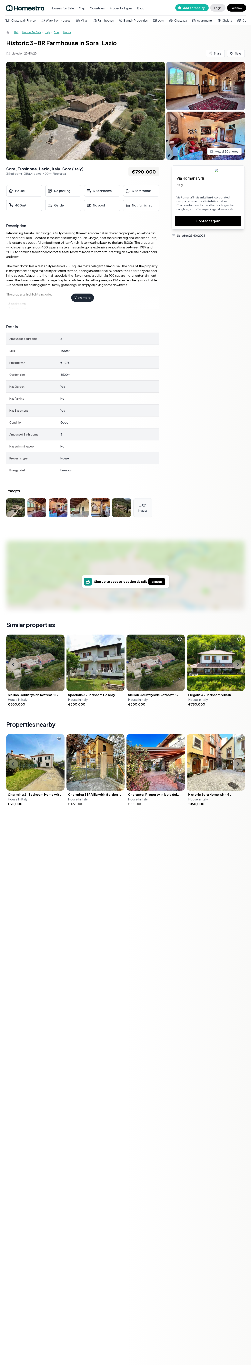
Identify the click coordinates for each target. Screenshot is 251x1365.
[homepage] (8, 32)
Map (82, 8)
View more (83, 298)
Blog (141, 8)
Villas (84, 20)
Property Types (121, 8)
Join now (236, 8)
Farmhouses (106, 20)
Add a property (194, 8)
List (16, 32)
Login (217, 8)
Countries (97, 8)
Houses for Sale (62, 8)
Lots (161, 20)
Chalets (227, 20)
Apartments (205, 20)
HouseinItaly (17, 700)
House (67, 32)
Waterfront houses (58, 20)
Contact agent (208, 221)
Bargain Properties (136, 20)
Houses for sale (31, 32)
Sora (56, 32)
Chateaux (180, 20)
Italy (47, 32)
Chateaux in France (23, 20)
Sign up (157, 581)
